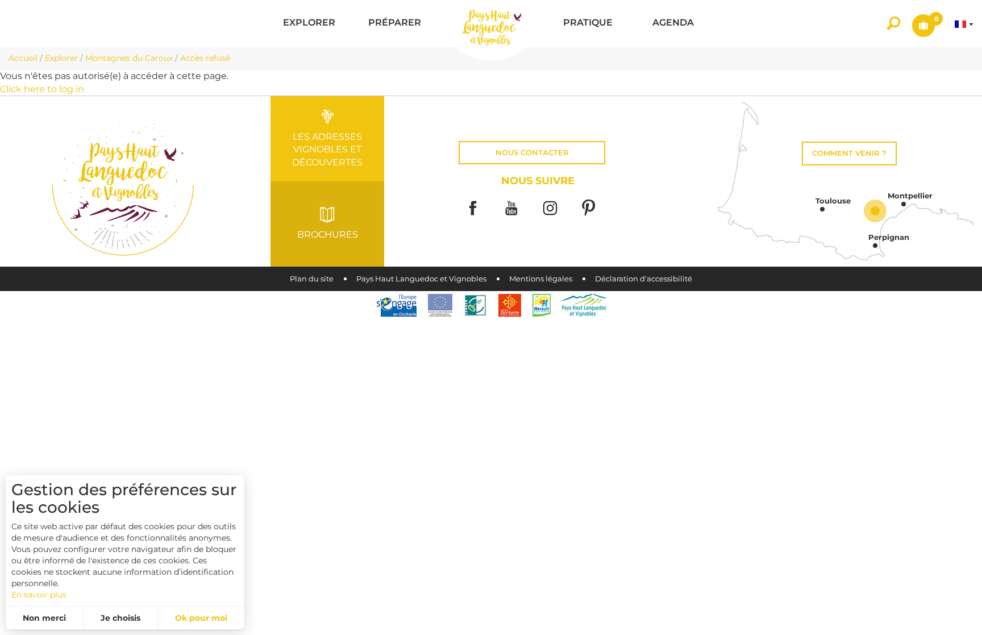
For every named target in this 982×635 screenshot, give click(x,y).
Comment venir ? (849, 153)
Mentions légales (540, 279)
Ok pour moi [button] (201, 618)
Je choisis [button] (120, 618)
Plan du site (312, 279)
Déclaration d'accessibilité (643, 279)
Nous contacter (532, 152)
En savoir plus (38, 595)
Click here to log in (42, 89)
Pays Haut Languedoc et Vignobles (421, 279)
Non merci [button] (44, 618)
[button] (309, 23)
